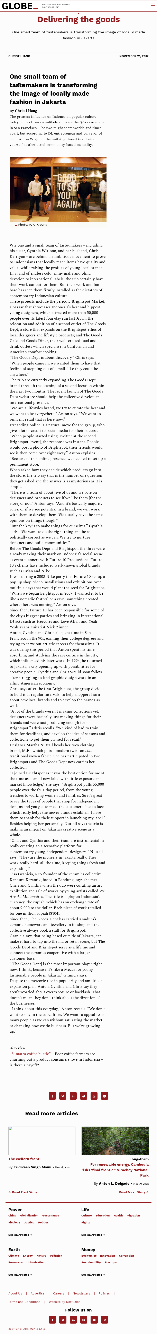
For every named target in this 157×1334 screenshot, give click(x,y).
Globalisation (29, 1215)
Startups (110, 1262)
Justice (29, 1222)
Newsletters (81, 1293)
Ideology (14, 1222)
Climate (13, 1255)
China (12, 1215)
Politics (43, 1222)
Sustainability (91, 1262)
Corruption (126, 1255)
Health (118, 1215)
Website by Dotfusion (65, 1302)
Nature (41, 1255)
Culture (86, 1215)
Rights (85, 1222)
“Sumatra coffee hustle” (30, 1054)
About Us (15, 1293)
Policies (104, 1293)
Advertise (37, 1293)
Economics (88, 1255)
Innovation (107, 1255)
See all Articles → (20, 1234)
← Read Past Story (23, 1192)
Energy (28, 1255)
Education (102, 1215)
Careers (58, 1293)
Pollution (56, 1255)
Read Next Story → (134, 1192)
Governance (50, 1215)
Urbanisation (36, 1262)
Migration (133, 1215)
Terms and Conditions (24, 1302)
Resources (15, 1262)
